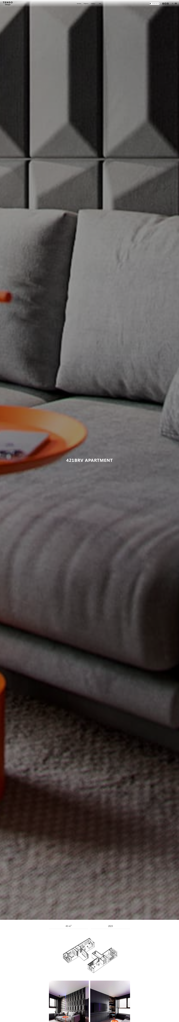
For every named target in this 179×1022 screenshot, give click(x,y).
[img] (163, 3)
